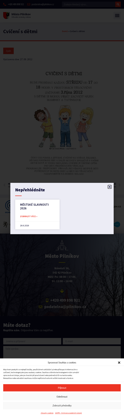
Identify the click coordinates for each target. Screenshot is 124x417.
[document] (62, 208)
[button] (119, 362)
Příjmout (62, 387)
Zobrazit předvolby (62, 405)
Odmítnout (62, 396)
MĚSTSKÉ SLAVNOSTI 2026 (34, 206)
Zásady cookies (47, 413)
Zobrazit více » (28, 216)
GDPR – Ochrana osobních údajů (68, 413)
